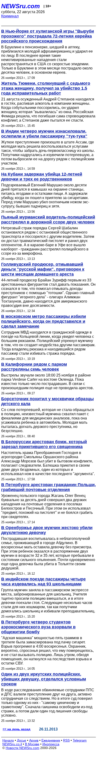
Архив (33, 740)
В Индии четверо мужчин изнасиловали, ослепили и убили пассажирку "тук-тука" (44, 133)
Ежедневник (50, 740)
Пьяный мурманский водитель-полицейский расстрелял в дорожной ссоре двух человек (48, 219)
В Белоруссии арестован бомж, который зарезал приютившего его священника (44, 444)
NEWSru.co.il (12, 744)
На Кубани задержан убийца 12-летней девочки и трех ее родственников (41, 176)
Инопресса (50, 744)
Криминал (10, 16)
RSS (66, 740)
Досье (21, 740)
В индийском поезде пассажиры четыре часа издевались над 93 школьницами (43, 581)
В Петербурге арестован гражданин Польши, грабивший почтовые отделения (48, 487)
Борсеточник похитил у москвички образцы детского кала (47, 401)
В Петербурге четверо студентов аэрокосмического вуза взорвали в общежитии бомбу (38, 627)
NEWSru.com (20, 6)
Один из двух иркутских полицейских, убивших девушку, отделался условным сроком (43, 679)
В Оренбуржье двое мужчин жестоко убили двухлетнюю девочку (47, 530)
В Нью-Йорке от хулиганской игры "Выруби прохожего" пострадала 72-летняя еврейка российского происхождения (47, 36)
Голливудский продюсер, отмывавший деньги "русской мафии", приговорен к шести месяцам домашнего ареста (42, 269)
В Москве (32, 744)
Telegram (80, 740)
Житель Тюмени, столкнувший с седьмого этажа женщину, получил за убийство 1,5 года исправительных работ (45, 88)
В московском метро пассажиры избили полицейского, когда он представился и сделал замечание (43, 321)
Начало (8, 740)
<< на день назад (16, 729)
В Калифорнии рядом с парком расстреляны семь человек (34, 367)
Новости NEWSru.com (22, 748)
